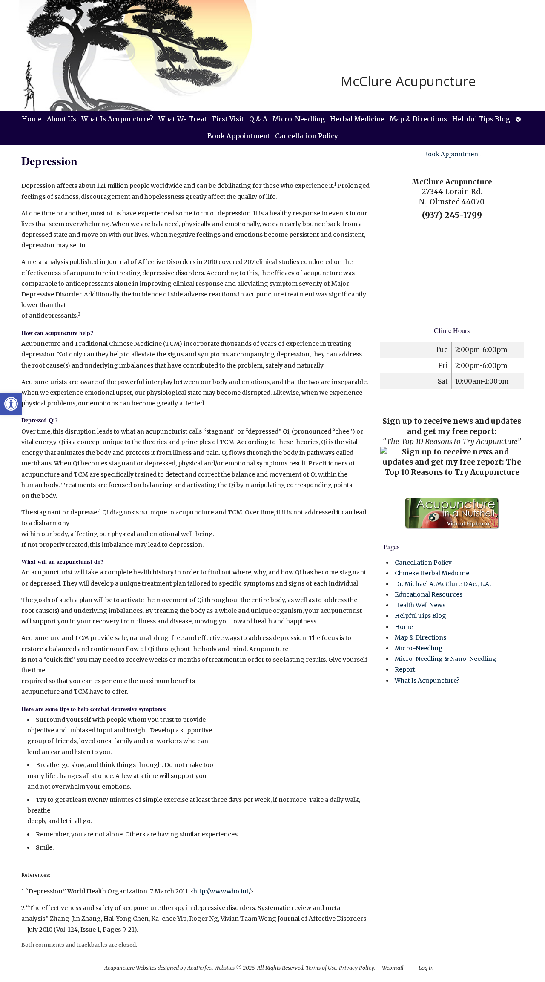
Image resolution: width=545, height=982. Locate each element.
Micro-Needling (298, 119)
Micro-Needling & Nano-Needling (445, 659)
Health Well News (420, 605)
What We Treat (182, 119)
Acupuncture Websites (130, 968)
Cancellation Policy (306, 136)
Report (405, 669)
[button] (11, 404)
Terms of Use (321, 968)
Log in (426, 968)
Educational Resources (428, 594)
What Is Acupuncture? (117, 119)
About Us (61, 119)
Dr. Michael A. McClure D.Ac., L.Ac (444, 584)
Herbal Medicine (357, 119)
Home (32, 119)
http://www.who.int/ (222, 891)
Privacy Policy (356, 968)
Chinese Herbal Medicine (432, 573)
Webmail (393, 968)
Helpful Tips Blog (481, 119)
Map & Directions (418, 119)
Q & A (258, 119)
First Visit (228, 119)
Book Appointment (238, 136)
